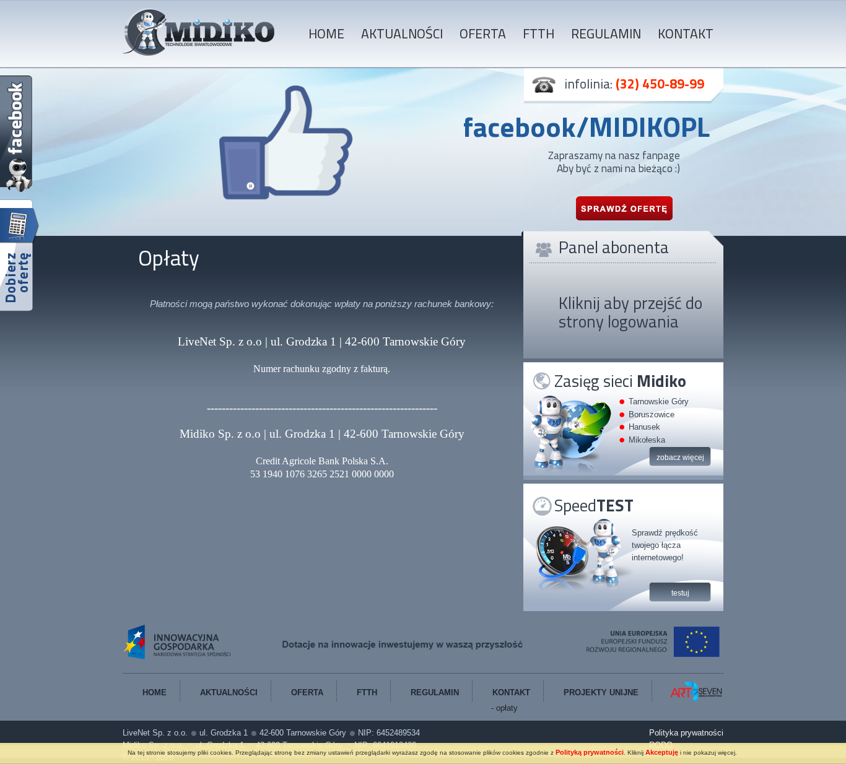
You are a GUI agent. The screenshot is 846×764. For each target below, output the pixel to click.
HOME (326, 33)
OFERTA (483, 33)
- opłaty (504, 708)
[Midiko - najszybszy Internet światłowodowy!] (199, 53)
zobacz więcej (680, 457)
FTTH (538, 33)
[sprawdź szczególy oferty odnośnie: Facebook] (623, 208)
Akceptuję (661, 752)
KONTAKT (685, 33)
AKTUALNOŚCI (402, 33)
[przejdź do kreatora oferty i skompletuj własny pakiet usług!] (19, 255)
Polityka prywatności (686, 732)
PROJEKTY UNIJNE (601, 692)
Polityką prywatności (590, 752)
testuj (680, 593)
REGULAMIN (606, 33)
